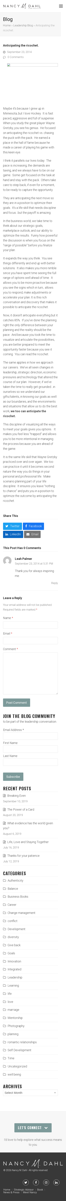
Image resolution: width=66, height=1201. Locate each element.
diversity (13, 937)
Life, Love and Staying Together (28, 842)
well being (14, 1074)
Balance (13, 888)
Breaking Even (16, 795)
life (10, 993)
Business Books (18, 896)
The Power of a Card (20, 809)
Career (12, 904)
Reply (54, 583)
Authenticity (15, 880)
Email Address (13, 730)
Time (11, 1058)
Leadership (15, 977)
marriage (13, 1009)
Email (7, 633)
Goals (11, 953)
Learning (13, 985)
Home (7, 25)
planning (13, 1034)
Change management (21, 913)
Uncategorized (17, 1066)
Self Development (19, 1050)
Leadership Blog (23, 25)
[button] (61, 6)
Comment (10, 649)
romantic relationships (22, 1042)
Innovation (14, 961)
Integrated (14, 969)
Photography (16, 1026)
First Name (10, 743)
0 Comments (16, 57)
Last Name (10, 756)
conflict (12, 921)
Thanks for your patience (23, 855)
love (10, 1002)
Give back (14, 945)
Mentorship (15, 1018)
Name (8, 618)
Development (16, 929)
